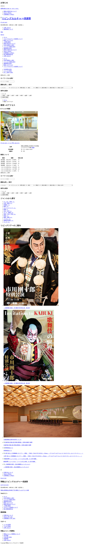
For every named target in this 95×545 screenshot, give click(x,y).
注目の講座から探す (9, 45)
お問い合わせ (7, 27)
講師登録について (8, 29)
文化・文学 (8, 211)
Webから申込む (8, 13)
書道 (6, 206)
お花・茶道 (8, 203)
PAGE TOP (3, 478)
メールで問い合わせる (13, 143)
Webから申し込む (8, 516)
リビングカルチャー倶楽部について (13, 38)
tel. (5, 485)
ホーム (5, 37)
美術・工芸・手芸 (10, 214)
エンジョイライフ (10, 208)
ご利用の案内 (7, 42)
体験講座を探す (8, 48)
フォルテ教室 (7, 526)
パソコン (7, 218)
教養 (6, 209)
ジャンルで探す (8, 70)
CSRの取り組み (8, 537)
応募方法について (8, 472)
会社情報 (6, 535)
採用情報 (6, 538)
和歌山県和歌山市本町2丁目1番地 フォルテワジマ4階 (15, 490)
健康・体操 (8, 217)
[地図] (33, 147)
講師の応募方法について (10, 11)
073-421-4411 (4, 22)
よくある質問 (7, 524)
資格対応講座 (9, 220)
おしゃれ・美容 (9, 201)
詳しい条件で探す (8, 72)
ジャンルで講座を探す (9, 46)
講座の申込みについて (9, 43)
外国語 (7, 204)
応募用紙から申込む (9, 14)
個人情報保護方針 (8, 54)
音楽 (6, 215)
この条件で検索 (4, 97)
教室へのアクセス (8, 40)
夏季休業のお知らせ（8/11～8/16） (10, 8)
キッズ (7, 222)
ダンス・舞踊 (9, 212)
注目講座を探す (8, 69)
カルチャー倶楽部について (11, 507)
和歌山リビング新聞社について (12, 534)
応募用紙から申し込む (9, 518)
